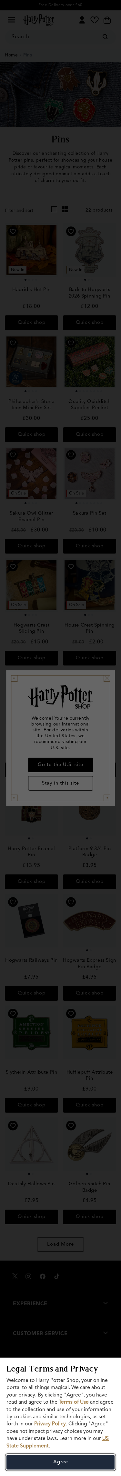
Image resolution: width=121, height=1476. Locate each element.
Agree (60, 1462)
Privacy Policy (50, 1424)
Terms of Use (74, 1402)
